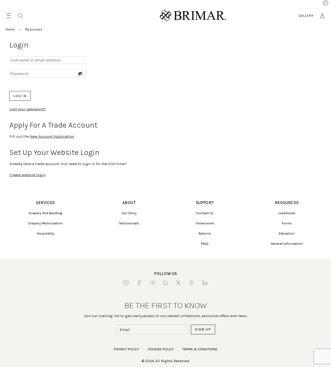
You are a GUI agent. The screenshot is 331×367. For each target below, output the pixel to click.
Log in (20, 96)
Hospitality (45, 233)
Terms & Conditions (199, 349)
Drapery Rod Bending (45, 213)
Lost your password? (27, 109)
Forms (287, 223)
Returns (204, 233)
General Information (287, 244)
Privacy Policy (126, 349)
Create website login (27, 175)
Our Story (129, 213)
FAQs (205, 244)
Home (10, 29)
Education (287, 233)
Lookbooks (286, 213)
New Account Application (52, 136)
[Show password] (80, 73)
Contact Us (204, 213)
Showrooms (205, 223)
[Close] (326, 3)
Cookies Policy (161, 349)
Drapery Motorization (45, 223)
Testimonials (129, 223)
